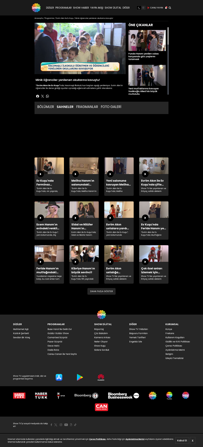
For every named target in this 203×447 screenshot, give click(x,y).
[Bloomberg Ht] (86, 396)
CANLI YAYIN (156, 7)
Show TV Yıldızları (138, 329)
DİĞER (126, 7)
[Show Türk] (169, 395)
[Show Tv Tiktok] (75, 425)
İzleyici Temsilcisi (174, 358)
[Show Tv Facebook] (51, 425)
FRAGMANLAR (87, 106)
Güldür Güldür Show (58, 333)
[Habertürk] (19, 396)
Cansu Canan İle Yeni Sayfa (62, 354)
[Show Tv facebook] (37, 96)
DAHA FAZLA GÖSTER (101, 291)
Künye (168, 329)
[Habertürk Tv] (41, 396)
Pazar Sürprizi (55, 341)
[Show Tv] (36, 7)
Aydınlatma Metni (135, 439)
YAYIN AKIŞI (96, 7)
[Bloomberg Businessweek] (123, 396)
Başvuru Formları (138, 333)
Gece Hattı (53, 345)
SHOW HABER (81, 7)
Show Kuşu (100, 345)
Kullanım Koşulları (174, 337)
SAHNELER (65, 106)
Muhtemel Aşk (21, 329)
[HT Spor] (61, 396)
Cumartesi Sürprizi (57, 337)
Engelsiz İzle (135, 341)
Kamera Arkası (102, 337)
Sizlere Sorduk (101, 349)
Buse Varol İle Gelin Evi (60, 329)
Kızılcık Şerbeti (21, 333)
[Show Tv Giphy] (71, 425)
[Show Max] (186, 395)
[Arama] (169, 7)
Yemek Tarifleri (137, 337)
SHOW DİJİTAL (113, 7)
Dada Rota (53, 349)
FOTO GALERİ (111, 106)
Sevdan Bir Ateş (21, 337)
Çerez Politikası (97, 439)
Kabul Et (182, 440)
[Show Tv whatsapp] (47, 96)
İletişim (169, 354)
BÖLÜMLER (45, 106)
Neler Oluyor (101, 341)
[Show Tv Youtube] (66, 425)
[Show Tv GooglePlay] (80, 377)
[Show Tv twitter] (42, 96)
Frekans (169, 333)
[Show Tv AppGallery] (101, 377)
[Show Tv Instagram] (61, 425)
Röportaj (99, 329)
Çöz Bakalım (101, 333)
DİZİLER (50, 7)
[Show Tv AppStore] (59, 377)
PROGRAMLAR (63, 7)
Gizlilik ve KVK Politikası (177, 341)
